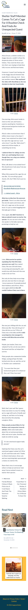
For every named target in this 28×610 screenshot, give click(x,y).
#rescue (22, 188)
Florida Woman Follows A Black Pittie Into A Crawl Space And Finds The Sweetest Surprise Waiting (7, 488)
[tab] (10, 547)
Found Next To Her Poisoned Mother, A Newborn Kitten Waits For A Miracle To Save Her (21, 487)
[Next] (23, 530)
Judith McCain (7, 33)
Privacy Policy (14, 599)
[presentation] (14, 520)
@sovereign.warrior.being (12, 186)
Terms (22, 599)
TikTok (16, 113)
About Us (6, 599)
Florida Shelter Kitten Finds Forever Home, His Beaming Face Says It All (13, 532)
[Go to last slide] (4, 530)
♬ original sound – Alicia (12, 193)
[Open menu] (24, 4)
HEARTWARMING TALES (9, 13)
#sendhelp (7, 188)
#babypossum (15, 188)
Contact (14, 601)
